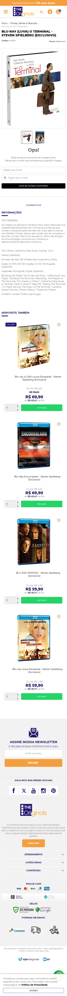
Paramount (60, 41)
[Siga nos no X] (23, 790)
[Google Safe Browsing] (43, 909)
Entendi (34, 990)
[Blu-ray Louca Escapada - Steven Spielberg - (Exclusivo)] (33, 658)
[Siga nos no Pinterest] (53, 790)
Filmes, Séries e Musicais (23, 23)
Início (4, 23)
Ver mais (41, 408)
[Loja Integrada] (28, 959)
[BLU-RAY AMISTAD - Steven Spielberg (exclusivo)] (33, 562)
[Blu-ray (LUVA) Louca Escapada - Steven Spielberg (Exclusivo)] (33, 368)
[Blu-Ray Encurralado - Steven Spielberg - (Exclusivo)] (33, 465)
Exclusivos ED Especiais (14, 26)
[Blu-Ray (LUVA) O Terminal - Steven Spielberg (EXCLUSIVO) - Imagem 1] (26, 137)
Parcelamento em (33, 3)
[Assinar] (33, 763)
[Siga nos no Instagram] (43, 790)
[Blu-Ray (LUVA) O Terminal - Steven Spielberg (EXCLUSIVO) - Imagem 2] (39, 137)
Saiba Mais (33, 843)
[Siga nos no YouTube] (33, 790)
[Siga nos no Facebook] (13, 790)
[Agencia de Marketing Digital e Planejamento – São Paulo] (46, 959)
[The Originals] (23, 12)
